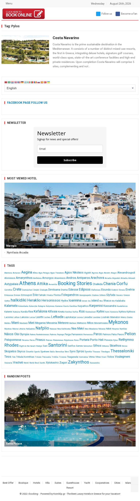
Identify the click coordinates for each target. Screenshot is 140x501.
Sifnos (97, 345)
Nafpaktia (30, 329)
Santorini (57, 345)
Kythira (122, 311)
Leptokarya (70, 317)
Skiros (124, 346)
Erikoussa (8, 295)
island (95, 300)
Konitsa (68, 312)
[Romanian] (35, 82)
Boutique (23, 482)
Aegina (26, 272)
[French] (19, 82)
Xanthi (42, 363)
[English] (16, 82)
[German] (22, 82)
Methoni (72, 323)
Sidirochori (87, 346)
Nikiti (108, 328)
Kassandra (110, 306)
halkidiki (18, 300)
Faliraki (42, 295)
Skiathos (115, 345)
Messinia (51, 323)
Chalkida (98, 284)
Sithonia (105, 346)
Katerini (8, 311)
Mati (31, 323)
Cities (117, 482)
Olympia (24, 334)
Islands (129, 482)
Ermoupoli (26, 295)
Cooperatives (102, 482)
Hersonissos (51, 300)
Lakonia (24, 317)
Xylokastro (52, 362)
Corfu (122, 283)
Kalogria (41, 306)
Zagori (63, 362)
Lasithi (39, 317)
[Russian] (38, 82)
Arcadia (108, 278)
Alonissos (9, 278)
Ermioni (17, 295)
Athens (27, 283)
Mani (15, 323)
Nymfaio (123, 329)
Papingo (60, 334)
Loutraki (105, 317)
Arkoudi (131, 278)
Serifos (71, 345)
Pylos (115, 340)
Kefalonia (40, 311)
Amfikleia (37, 278)
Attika (42, 283)
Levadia (88, 317)
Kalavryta (33, 306)
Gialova (95, 295)
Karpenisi (96, 306)
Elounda (106, 289)
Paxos (120, 334)
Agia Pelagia (44, 273)
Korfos (75, 312)
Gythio (7, 301)
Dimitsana (54, 289)
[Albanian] (6, 82)
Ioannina (75, 300)
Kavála (24, 311)
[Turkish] (45, 82)
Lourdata (96, 317)
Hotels (36, 482)
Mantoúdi (24, 323)
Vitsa (98, 356)
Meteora (63, 323)
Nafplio (42, 328)
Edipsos (85, 289)
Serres (79, 345)
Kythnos (131, 311)
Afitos (35, 273)
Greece (126, 295)
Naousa (53, 329)
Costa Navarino (66, 38)
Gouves (119, 295)
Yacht (87, 482)
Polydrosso (68, 340)
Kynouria (114, 312)
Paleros (53, 334)
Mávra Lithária (18, 329)
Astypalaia (11, 284)
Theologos (105, 352)
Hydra (64, 300)
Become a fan (129, 13)
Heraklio (34, 300)
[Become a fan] (134, 488)
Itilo (113, 301)
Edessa (73, 289)
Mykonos (118, 322)
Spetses (44, 351)
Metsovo (81, 323)
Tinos (7, 356)
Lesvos (80, 317)
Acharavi (16, 273)
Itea (101, 301)
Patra (114, 334)
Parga (68, 334)
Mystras (8, 329)
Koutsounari (90, 312)
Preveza (108, 340)
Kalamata (11, 306)
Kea (30, 311)
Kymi (107, 312)
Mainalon (115, 317)
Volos (110, 356)
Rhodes (11, 345)
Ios (89, 301)
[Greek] (25, 82)
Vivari (103, 357)
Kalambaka (23, 306)
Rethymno (126, 340)
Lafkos (16, 317)
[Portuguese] (32, 82)
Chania (109, 283)
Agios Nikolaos (74, 272)
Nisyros (115, 329)
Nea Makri (77, 328)
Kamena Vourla (62, 306)
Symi (72, 351)
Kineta (61, 311)
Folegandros (70, 295)
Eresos (122, 290)
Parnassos (77, 334)
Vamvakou (83, 357)
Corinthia (8, 290)
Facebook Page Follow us (27, 102)
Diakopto (44, 290)
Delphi (36, 290)
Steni (67, 352)
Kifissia (52, 311)
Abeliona (8, 273)
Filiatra (50, 295)
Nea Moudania (91, 329)
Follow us (107, 13)
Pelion (130, 334)
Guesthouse (72, 482)
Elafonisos (95, 290)
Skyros (21, 351)
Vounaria (8, 363)
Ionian (84, 301)
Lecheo (47, 317)
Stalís (52, 352)
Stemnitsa (59, 352)
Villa (47, 482)
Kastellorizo (122, 306)
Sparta (37, 352)
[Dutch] (12, 82)
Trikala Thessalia (43, 357)
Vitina (92, 356)
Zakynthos (78, 362)
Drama (64, 289)
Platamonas (58, 340)
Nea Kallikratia (64, 329)
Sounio (30, 351)
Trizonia (62, 357)
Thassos (96, 352)
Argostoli (116, 278)
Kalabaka (120, 300)
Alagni (114, 273)
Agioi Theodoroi (57, 273)
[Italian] (29, 82)
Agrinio (95, 273)
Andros (71, 278)
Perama (25, 340)
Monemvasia (101, 323)
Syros (80, 351)
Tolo (13, 357)
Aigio (101, 273)
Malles (7, 323)
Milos (90, 323)
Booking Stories (75, 283)
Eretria (130, 289)
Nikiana (101, 329)
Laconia (8, 317)
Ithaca (107, 300)
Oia (16, 334)
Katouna (16, 312)
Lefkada (57, 317)
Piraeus (40, 340)
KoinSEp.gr (59, 493)
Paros (98, 334)
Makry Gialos (127, 317)
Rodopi (39, 346)
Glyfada (110, 295)
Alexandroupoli (126, 272)
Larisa (32, 317)
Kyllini (100, 311)
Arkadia (124, 278)
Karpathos (83, 306)
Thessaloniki (122, 351)
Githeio (102, 295)
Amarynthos (24, 278)
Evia (35, 295)
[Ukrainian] (48, 82)
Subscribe (70, 160)
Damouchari (27, 290)
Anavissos (59, 278)
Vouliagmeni (122, 356)
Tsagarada (72, 356)
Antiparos (83, 278)
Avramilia (53, 284)
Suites (58, 482)
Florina (57, 295)
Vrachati (18, 362)
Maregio (11, 245)
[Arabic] (9, 82)
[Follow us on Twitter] (134, 481)
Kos (82, 311)
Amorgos (48, 278)
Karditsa (73, 306)
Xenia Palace (14, 443)
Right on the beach (27, 346)
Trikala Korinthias (25, 356)
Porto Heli (97, 340)
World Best (34, 363)
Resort (70, 487)
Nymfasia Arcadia (17, 252)
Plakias (49, 340)
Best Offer (8, 482)
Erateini (114, 290)
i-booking (33, 493)
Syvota (88, 351)
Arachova (97, 278)
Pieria (32, 340)
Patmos (107, 334)
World (26, 363)
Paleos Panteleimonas (39, 334)
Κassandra (95, 363)
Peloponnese (12, 340)
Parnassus (88, 334)
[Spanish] (42, 82)
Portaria (84, 340)
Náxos (8, 334)
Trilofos (55, 357)
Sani (45, 345)
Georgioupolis (85, 295)
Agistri (87, 272)
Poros (76, 340)
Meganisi (40, 323)
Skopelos (10, 351)
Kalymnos (50, 306)
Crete (17, 289)
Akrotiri (107, 273)
